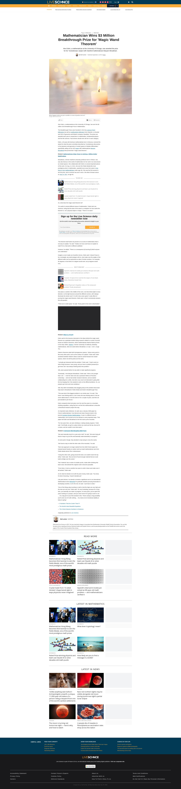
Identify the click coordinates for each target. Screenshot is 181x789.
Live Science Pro (129, 9)
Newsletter (97, 120)
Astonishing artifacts (49, 750)
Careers (13, 779)
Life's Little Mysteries (49, 744)
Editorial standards (57, 779)
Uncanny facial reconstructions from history (91, 750)
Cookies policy (56, 776)
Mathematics (96, 32)
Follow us (90, 120)
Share (61, 120)
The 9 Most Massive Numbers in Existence (71, 509)
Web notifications (139, 776)
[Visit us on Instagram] (100, 2)
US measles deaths (101, 9)
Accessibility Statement (18, 773)
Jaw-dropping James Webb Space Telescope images (94, 744)
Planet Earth (82, 6)
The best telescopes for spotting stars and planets (129, 748)
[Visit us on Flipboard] (105, 2)
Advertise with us (98, 776)
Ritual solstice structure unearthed (84, 9)
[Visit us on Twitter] (98, 2)
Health (69, 6)
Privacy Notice (62, 232)
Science (75, 6)
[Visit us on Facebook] (96, 2)
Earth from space (48, 746)
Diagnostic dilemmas (49, 748)
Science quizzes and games (124, 744)
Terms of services (76, 231)
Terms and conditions (140, 773)
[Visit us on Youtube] (103, 2)
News (104, 54)
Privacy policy (15, 776)
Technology (97, 6)
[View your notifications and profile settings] (128, 2)
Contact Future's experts (59, 773)
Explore (104, 6)
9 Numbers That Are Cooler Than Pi (69, 503)
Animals (54, 6)
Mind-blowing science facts (124, 750)
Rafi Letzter (83, 55)
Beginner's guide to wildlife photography (127, 746)
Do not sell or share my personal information (149, 779)
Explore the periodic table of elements (90, 748)
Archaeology (61, 6)
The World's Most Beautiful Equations (70, 506)
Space (89, 6)
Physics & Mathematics (86, 32)
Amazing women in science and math (90, 746)
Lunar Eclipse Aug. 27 (115, 9)
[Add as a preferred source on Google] (90, 766)
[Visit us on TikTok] (108, 2)
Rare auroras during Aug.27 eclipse (63, 9)
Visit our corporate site (117, 761)
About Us (95, 773)
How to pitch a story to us (101, 779)
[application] (79, 318)
